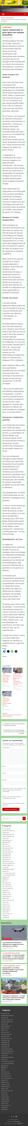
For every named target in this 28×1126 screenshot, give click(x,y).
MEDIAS (4, 879)
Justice (4, 867)
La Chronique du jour (7, 873)
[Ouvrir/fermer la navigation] (3, 14)
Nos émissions (6, 886)
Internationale (7, 27)
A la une (4, 828)
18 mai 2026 (5, 960)
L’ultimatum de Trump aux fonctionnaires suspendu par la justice (14, 724)
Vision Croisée (6, 913)
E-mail (4, 773)
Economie (4, 846)
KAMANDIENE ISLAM (7, 869)
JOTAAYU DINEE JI (7, 865)
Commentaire (6, 747)
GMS (11, 37)
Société (4, 906)
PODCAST (4, 892)
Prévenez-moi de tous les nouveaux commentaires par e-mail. (11, 797)
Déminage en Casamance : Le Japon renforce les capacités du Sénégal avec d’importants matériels (13, 997)
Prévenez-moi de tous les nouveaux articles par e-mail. (13, 804)
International (6, 923)
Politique (4, 894)
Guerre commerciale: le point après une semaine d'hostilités (12, 715)
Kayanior (4, 871)
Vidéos (4, 912)
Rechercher (24, 818)
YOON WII (4, 915)
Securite (4, 904)
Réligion (4, 898)
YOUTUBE (4, 917)
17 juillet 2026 (5, 948)
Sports (4, 908)
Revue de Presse (6, 900)
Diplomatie (5, 842)
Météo (4, 881)
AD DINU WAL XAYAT (7, 830)
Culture (4, 838)
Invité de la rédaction (7, 863)
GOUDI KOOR (5, 859)
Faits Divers (5, 854)
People (4, 890)
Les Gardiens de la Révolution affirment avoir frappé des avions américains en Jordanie (13, 944)
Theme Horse (16, 1121)
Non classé (5, 884)
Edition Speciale (6, 848)
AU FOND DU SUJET (7, 834)
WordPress (20, 1123)
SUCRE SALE (5, 910)
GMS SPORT (5, 857)
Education (4, 850)
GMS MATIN (5, 856)
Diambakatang (6, 840)
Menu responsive (25, 7)
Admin (11, 960)
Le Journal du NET (7, 875)
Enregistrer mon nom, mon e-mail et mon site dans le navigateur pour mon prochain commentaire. (14, 790)
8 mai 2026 (5, 975)
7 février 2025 (5, 37)
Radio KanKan (5, 896)
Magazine (4, 877)
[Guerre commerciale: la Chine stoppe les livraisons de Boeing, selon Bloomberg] (7, 670)
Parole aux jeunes (6, 888)
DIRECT (4, 844)
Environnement (6, 852)
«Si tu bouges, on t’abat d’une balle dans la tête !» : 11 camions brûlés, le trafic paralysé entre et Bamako (13, 957)
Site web (4, 780)
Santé (3, 902)
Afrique (4, 832)
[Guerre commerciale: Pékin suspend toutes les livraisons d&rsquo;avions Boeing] (7, 693)
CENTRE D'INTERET (7, 836)
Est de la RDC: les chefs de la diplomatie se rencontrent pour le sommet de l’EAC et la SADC (14, 731)
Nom (4, 766)
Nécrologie (5, 883)
